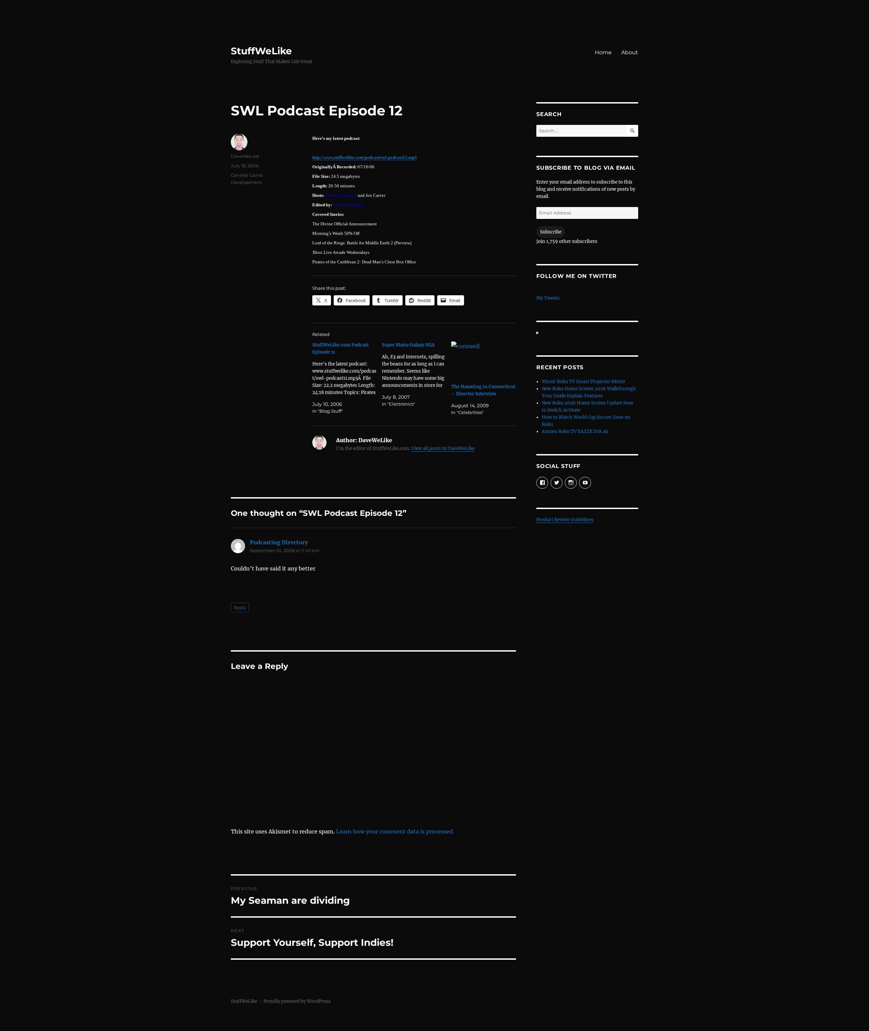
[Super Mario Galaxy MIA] (416, 374)
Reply (240, 607)
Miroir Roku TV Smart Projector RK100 (583, 382)
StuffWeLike (261, 51)
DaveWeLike (245, 156)
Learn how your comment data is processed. (395, 831)
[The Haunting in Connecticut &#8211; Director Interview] (483, 359)
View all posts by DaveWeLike (443, 448)
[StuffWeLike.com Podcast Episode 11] (347, 378)
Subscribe (550, 232)
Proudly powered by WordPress (297, 1001)
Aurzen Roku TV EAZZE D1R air (575, 431)
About (629, 52)
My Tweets (548, 298)
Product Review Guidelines (565, 520)
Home (603, 52)
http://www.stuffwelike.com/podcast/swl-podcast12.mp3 (364, 157)
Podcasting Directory (279, 542)
